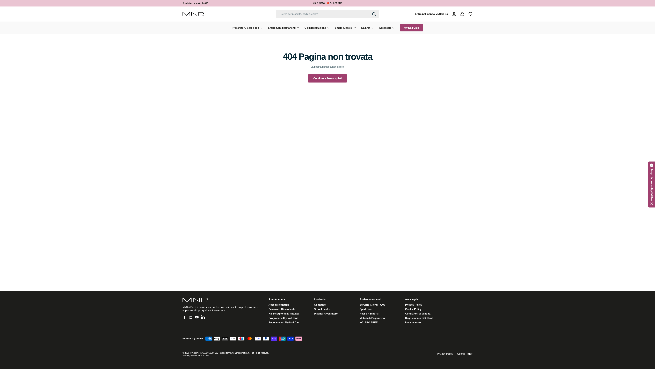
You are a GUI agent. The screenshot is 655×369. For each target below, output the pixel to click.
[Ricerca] (374, 14)
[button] (651, 185)
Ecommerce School (200, 355)
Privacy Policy (445, 353)
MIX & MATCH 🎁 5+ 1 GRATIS (327, 3)
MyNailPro (195, 353)
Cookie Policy (464, 353)
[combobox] (327, 14)
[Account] (454, 14)
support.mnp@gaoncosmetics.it (234, 353)
